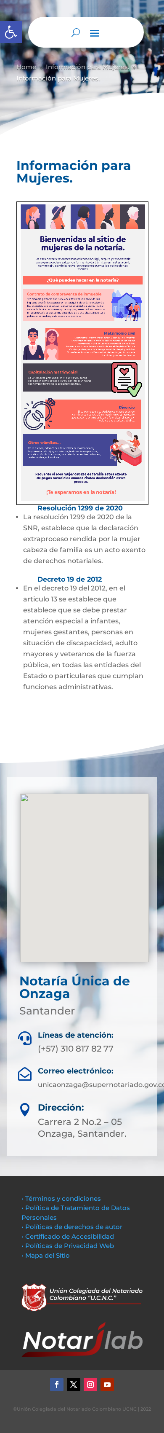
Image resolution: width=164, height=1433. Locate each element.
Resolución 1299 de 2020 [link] (80, 508)
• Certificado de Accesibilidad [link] (67, 1236)
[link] (11, 32)
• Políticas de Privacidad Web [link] (67, 1246)
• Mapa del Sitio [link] (46, 1255)
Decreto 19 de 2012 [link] (68, 579)
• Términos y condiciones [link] (61, 1198)
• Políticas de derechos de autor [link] (71, 1227)
